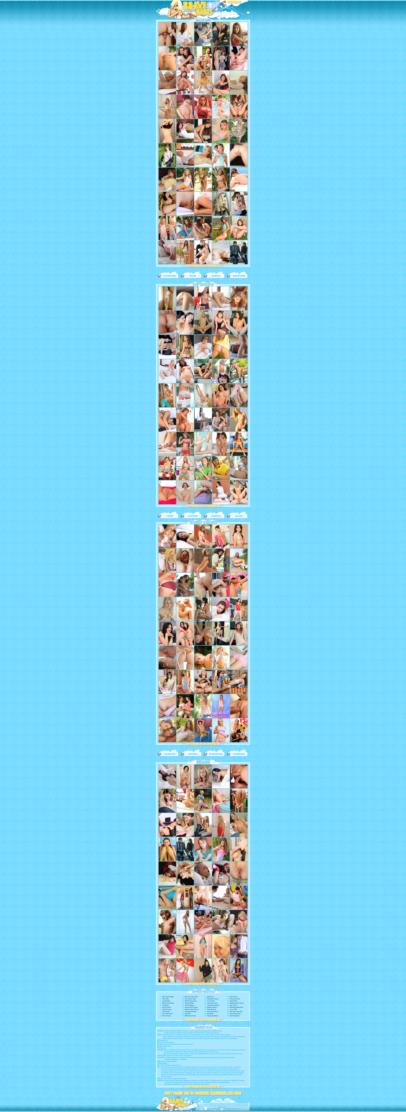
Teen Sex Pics (235, 1069)
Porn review (222, 1053)
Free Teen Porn (213, 1053)
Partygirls (164, 1063)
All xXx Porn (193, 516)
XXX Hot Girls (201, 1071)
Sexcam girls (179, 1080)
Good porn (209, 1032)
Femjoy (223, 1072)
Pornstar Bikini (220, 1057)
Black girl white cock (190, 1036)
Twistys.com (186, 1034)
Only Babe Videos (212, 1069)
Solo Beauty (211, 1009)
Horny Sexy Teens (191, 1007)
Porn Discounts (178, 1051)
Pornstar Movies (200, 1057)
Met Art (210, 1074)
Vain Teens (234, 997)
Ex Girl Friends (219, 1034)
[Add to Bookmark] (234, 3)
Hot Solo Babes (224, 1036)
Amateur (166, 1031)
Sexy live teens (205, 1084)
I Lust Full (211, 1001)
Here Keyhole (234, 1016)
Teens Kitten (189, 1003)
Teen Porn (225, 1071)
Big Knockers (182, 1044)
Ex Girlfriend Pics (193, 1069)
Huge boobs (166, 1044)
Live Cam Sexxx (169, 1082)
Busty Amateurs (189, 1032)
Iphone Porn (167, 1053)
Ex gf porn (216, 1032)
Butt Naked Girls (229, 1057)
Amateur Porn (180, 1032)
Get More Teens (213, 999)
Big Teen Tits (171, 1036)
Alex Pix (188, 1013)
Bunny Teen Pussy (191, 1009)
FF (175, 1034)
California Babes (167, 1038)
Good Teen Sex (235, 1013)
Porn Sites (187, 1050)
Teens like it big (217, 1071)
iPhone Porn (179, 1055)
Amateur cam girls (170, 1080)
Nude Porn (233, 1001)
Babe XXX (234, 1080)
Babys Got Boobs (178, 1038)
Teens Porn (214, 1067)
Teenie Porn (175, 1053)
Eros (171, 1034)
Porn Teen (239, 1074)
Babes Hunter (212, 1007)
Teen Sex (193, 276)
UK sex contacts (167, 1078)
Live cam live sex (226, 1080)
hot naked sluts (239, 754)
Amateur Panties (200, 1032)
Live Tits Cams (188, 1084)
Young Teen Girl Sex (179, 1072)
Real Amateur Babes (176, 1031)
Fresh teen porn (166, 1067)
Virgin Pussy (216, 516)
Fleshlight (167, 1065)
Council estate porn (195, 1031)
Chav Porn (242, 1050)
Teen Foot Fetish (217, 1074)
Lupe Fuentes (176, 1067)
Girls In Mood (187, 1055)
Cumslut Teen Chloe (224, 1069)
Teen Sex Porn (212, 1003)
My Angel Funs (208, 1072)
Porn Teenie (193, 754)
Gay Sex (228, 1053)
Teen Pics (230, 1067)
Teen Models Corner (166, 1072)
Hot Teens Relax (170, 276)
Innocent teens (212, 1011)
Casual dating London (180, 1078)
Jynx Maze (207, 1036)
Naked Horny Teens (237, 1003)
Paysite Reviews (199, 1051)
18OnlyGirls (192, 1074)
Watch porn (194, 1053)
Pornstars (192, 1057)
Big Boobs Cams (177, 1084)
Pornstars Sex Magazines (172, 1059)
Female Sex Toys (176, 1065)
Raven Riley (188, 1038)
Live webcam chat (215, 1080)
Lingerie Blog (234, 1050)
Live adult (190, 1082)
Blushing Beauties (236, 1007)
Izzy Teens (233, 1005)
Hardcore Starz (210, 1057)
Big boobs (174, 1044)
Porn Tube (180, 1050)
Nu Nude (210, 1013)
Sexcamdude (168, 1084)
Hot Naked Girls (183, 1057)
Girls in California (185, 1067)
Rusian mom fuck (172, 1061)
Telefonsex (173, 1050)
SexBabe (179, 1034)
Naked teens (233, 1071)
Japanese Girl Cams (210, 1082)
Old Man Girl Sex (219, 1038)
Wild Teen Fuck (190, 1016)
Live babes (242, 1080)
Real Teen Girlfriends (229, 1074)
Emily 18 (228, 1072)
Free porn (235, 1053)
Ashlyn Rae (166, 1034)
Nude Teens (164, 1069)
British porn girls (197, 1038)
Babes (164, 1036)
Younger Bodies (190, 1011)
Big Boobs (190, 1044)
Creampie (209, 1071)
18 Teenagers (189, 1005)
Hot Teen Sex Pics (236, 1011)
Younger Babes (212, 1016)
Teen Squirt (205, 1034)
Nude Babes (242, 1036)
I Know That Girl (225, 1050)
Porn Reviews (215, 1036)
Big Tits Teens (183, 1069)
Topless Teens (192, 1071)
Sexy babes (196, 1084)
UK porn (166, 1050)
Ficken (241, 1053)
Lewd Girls (216, 276)
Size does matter (169, 1042)
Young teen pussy (175, 1074)
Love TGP (233, 1009)
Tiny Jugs (239, 516)
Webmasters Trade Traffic (222, 1101)
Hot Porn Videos (209, 1051)
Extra (164, 1048)
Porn (206, 1050)
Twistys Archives (213, 1005)
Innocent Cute (235, 999)
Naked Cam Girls (198, 1082)
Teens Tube (237, 1067)
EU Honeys (205, 1080)
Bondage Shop (167, 1046)
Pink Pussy (200, 1072)
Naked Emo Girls (190, 1072)
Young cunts (179, 1036)
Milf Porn (162, 1061)
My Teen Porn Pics (216, 754)
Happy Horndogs (188, 1051)
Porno (201, 1050)
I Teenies (170, 516)
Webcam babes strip (180, 1082)
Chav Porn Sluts (168, 1051)
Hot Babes (200, 1036)
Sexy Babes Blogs (208, 1038)
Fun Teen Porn (169, 754)
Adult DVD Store (203, 1053)
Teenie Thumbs (222, 1067)
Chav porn (186, 1031)
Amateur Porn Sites (169, 1032)
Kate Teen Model (173, 1069)
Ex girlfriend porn (217, 1031)
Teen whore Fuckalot (238, 1072)
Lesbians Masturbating (223, 1082)
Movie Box (175, 1057)
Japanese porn (173, 1071)
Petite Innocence (191, 1001)
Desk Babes (233, 1038)
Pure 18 (227, 1038)
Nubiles (212, 1034)
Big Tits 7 (210, 997)
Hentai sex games (185, 1053)
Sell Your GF (233, 1036)
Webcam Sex (187, 1080)
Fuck (217, 1050)
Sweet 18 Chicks (239, 276)
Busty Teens (195, 1067)
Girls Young (241, 1071)
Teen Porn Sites (182, 1071)
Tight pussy (184, 1074)
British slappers (206, 1031)
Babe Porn (216, 1072)
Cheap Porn (183, 1059)
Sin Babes (228, 1034)
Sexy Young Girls (201, 1074)
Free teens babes (204, 1067)
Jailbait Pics (211, 1050)
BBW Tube (165, 1040)
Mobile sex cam (197, 1080)
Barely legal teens (196, 1034)
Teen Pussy (164, 1071)
